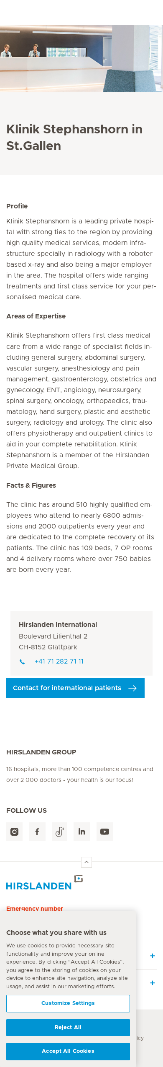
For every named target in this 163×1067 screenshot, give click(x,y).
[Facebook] (37, 831)
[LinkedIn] (82, 831)
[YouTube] (105, 831)
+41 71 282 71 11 (59, 661)
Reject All (68, 1027)
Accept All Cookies (68, 1051)
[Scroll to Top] (87, 862)
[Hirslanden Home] (81, 882)
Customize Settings (67, 1003)
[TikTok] (59, 831)
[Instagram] (14, 831)
